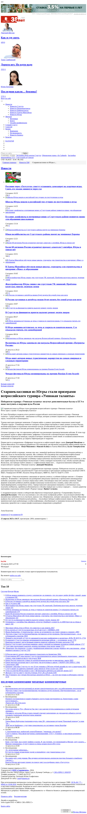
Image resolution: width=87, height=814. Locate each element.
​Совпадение (12, 664)
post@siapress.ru (23, 778)
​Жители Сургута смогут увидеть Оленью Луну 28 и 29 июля (31, 673)
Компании (14, 131)
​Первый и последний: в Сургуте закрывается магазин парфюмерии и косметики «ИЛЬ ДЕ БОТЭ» (45, 638)
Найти (25, 153)
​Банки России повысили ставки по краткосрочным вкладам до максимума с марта (39, 660)
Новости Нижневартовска (20, 108)
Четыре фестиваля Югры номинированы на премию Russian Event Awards (42, 373)
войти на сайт (15, 575)
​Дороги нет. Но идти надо (15, 703)
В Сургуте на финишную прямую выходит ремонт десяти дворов (37, 312)
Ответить (83, 561)
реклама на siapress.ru (80, 14)
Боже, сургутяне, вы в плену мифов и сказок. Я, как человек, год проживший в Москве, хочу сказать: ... (45, 742)
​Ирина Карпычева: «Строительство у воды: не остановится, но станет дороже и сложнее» (42, 632)
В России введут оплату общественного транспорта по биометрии (33, 654)
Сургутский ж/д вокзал (25, 157)
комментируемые (55, 681)
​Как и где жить (12, 603)
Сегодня (4, 591)
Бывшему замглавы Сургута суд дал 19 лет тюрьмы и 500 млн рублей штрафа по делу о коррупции (45, 667)
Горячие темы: (8, 155)
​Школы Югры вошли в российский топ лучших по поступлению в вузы (41, 202)
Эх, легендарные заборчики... (16, 750)
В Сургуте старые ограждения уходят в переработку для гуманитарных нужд (35, 752)
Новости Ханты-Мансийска (21, 112)
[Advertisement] (43, 538)
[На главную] (14, 22)
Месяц (16, 591)
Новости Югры (16, 115)
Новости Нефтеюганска (19, 110)
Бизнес (8, 129)
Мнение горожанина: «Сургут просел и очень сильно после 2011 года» (32, 744)
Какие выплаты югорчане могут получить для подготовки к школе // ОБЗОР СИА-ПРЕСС (42, 662)
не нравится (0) (17, 515)
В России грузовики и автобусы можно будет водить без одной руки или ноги (43, 299)
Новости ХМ (24, 162)
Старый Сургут (11, 125)
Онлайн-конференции (18, 123)
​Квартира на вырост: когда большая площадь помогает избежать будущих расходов (39, 642)
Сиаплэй (8, 127)
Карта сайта (5, 806)
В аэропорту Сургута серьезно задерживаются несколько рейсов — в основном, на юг (40, 640)
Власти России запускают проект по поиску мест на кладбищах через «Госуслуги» (37, 762)
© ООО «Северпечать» (19, 770)
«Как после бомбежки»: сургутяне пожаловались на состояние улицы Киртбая (35, 725)
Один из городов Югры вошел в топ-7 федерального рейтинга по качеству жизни (39, 671)
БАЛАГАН (9, 141)
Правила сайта (6, 796)
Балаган (8, 137)
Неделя (10, 591)
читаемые (38, 681)
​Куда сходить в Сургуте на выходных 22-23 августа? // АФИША (32, 630)
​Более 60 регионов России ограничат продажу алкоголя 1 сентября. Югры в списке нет (40, 614)
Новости (8, 104)
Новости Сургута (16, 106)
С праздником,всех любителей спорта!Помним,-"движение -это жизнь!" (33, 731)
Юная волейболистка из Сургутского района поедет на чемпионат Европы (42, 234)
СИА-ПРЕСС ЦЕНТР (62, 772)
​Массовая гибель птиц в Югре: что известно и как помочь (29, 628)
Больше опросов (7, 386)
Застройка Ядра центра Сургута (28, 155)
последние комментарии (16, 681)
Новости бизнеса (16, 135)
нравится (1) (5, 515)
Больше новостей (7, 384)
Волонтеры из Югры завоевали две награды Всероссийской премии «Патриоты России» (41, 599)
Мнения (8, 117)
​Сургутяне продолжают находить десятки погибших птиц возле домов (34, 646)
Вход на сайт (6, 98)
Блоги (12, 121)
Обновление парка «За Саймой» (54, 155)
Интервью (14, 119)
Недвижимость (16, 133)
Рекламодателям (20, 796)
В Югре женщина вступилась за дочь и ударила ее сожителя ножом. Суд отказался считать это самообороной (41, 328)
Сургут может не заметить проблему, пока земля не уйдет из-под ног (34, 669)
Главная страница (9, 162)
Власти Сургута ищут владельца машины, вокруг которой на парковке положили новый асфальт (45, 644)
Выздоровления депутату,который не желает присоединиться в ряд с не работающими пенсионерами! (45, 688)
